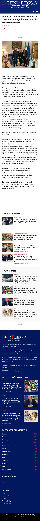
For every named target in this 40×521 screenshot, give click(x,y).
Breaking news (17, 217)
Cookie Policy (6, 503)
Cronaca (16, 286)
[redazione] (3, 28)
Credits (23, 517)
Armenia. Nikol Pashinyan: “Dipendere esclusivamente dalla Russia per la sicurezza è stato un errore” (25, 258)
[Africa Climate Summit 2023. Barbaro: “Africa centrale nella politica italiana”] (7, 247)
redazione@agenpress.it (15, 371)
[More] (30, 204)
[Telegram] (28, 34)
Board (4, 493)
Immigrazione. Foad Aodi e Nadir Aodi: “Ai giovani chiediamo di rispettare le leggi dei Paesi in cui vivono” (25, 291)
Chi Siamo (5, 491)
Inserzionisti (6, 496)
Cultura (16, 308)
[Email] (23, 34)
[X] (14, 34)
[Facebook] (10, 34)
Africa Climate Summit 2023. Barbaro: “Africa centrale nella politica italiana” (24, 247)
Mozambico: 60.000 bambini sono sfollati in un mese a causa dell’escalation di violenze (25, 237)
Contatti (4, 498)
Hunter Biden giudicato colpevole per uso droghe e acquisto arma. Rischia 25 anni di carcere (25, 221)
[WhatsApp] (19, 34)
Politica (16, 298)
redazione (9, 29)
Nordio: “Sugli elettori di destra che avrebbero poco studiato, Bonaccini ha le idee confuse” (24, 302)
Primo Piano (17, 274)
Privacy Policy (7, 501)
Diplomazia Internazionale (10, 22)
